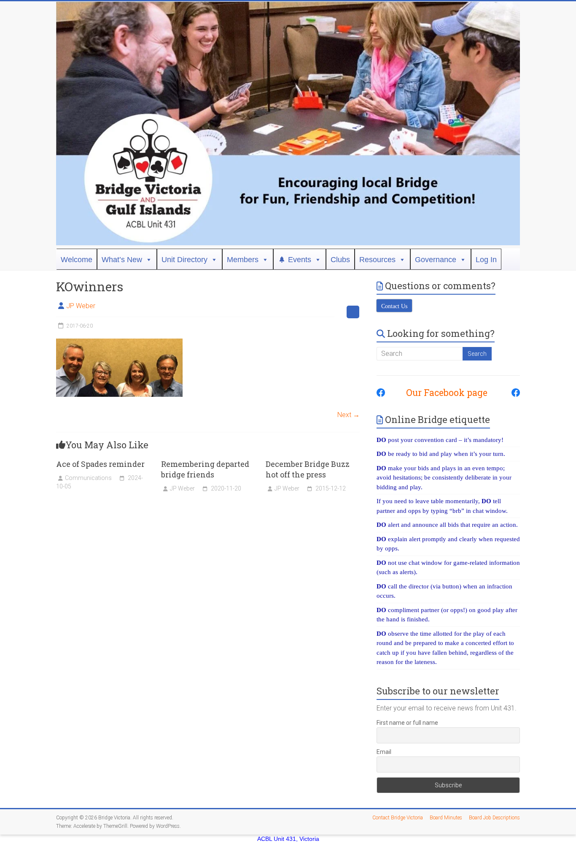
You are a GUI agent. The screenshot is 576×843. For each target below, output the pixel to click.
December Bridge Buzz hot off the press (308, 469)
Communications (88, 477)
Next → (348, 415)
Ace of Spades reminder (100, 464)
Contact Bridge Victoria (397, 818)
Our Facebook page (442, 392)
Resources (377, 259)
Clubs (340, 259)
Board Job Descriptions (494, 818)
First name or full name (407, 722)
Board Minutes (446, 818)
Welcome (76, 259)
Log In (486, 259)
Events (299, 259)
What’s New (122, 259)
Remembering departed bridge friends (205, 469)
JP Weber (80, 306)
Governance (435, 259)
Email (384, 751)
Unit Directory (184, 259)
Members (242, 259)
